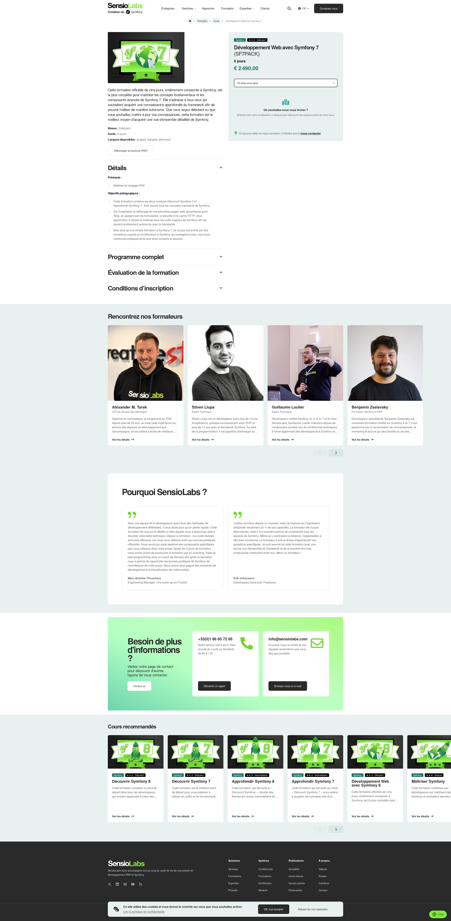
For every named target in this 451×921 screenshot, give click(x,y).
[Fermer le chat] (441, 827)
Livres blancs (296, 876)
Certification (265, 883)
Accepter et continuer (418, 875)
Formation (202, 20)
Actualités (294, 869)
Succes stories (297, 883)
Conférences (265, 869)
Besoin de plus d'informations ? (154, 649)
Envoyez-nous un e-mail (287, 686)
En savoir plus (408, 866)
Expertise (233, 883)
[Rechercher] (289, 8)
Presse (322, 876)
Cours (216, 20)
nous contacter (311, 133)
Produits (232, 890)
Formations (234, 876)
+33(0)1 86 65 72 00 (215, 639)
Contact (323, 890)
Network (263, 890)
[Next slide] (336, 452)
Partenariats (295, 890)
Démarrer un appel (214, 686)
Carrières (324, 883)
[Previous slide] (320, 452)
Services (233, 869)
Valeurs (323, 869)
